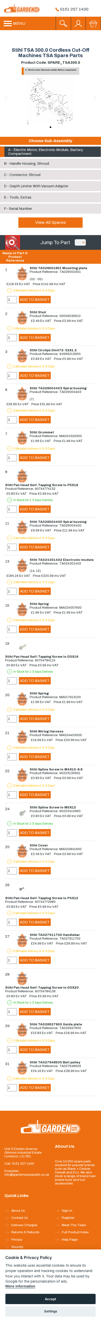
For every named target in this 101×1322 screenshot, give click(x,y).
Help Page (70, 1239)
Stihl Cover (39, 845)
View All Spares (50, 222)
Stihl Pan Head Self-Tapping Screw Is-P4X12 (41, 898)
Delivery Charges (24, 1225)
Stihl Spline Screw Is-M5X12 (53, 807)
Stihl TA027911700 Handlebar (55, 935)
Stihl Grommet (42, 432)
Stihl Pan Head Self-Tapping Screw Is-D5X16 (41, 656)
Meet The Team (74, 1225)
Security (17, 1247)
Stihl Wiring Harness (46, 731)
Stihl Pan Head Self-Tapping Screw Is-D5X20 (42, 987)
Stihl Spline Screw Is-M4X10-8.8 (56, 769)
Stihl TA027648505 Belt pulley (55, 1062)
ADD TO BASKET (35, 300)
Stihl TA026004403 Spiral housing (58, 388)
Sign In (67, 1210)
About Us (18, 1210)
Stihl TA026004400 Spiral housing (58, 522)
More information (20, 1286)
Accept (50, 1299)
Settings (50, 1311)
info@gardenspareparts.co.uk (25, 1174)
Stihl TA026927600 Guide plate (56, 1024)
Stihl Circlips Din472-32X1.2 (53, 350)
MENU (18, 23)
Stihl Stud (38, 312)
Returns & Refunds (25, 1232)
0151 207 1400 (73, 9)
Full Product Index (75, 1232)
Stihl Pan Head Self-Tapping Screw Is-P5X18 (41, 485)
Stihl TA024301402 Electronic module (62, 560)
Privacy (16, 1239)
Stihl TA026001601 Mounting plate (58, 268)
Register (68, 1218)
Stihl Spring (39, 604)
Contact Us (19, 1218)
